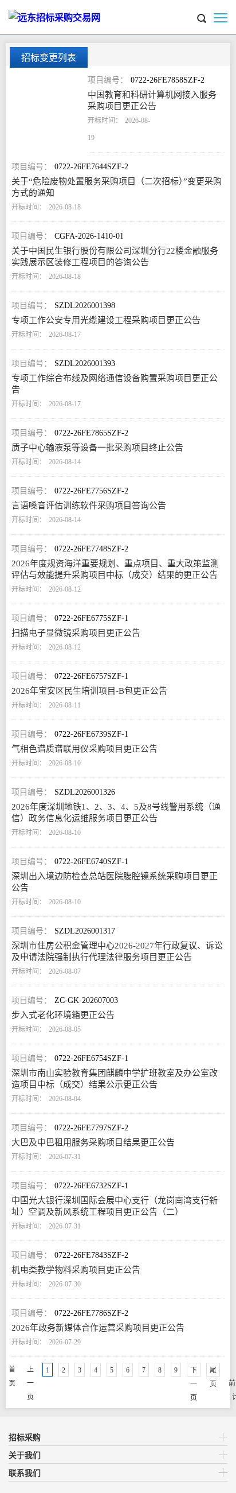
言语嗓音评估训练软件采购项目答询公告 (88, 505)
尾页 (213, 1371)
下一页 (193, 1371)
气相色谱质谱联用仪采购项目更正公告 (84, 748)
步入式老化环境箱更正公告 (63, 1015)
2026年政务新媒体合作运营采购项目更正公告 (97, 1327)
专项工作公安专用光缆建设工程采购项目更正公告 (105, 320)
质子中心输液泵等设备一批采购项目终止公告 (97, 447)
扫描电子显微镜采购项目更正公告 (75, 632)
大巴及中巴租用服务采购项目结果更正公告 (93, 1142)
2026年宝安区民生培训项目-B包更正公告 (89, 690)
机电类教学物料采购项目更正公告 (75, 1269)
